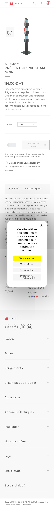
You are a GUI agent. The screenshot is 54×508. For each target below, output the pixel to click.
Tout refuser (27, 264)
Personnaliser (27, 270)
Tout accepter (27, 258)
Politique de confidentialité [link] (27, 277)
